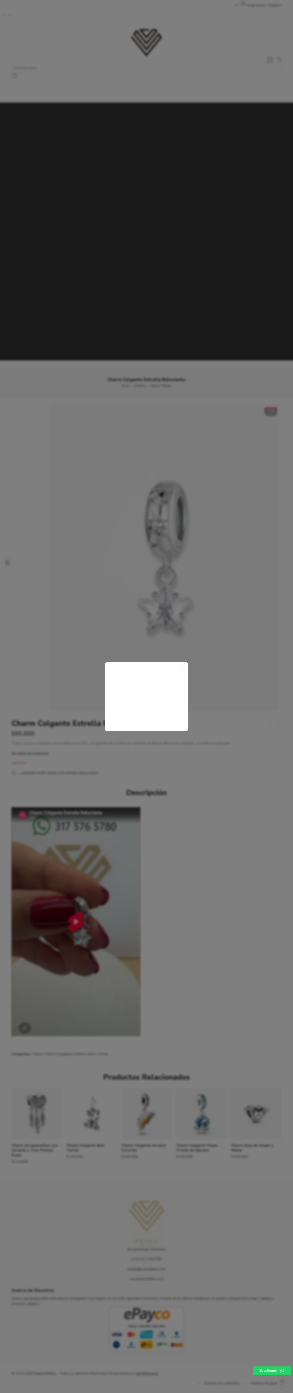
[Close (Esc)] (182, 669)
